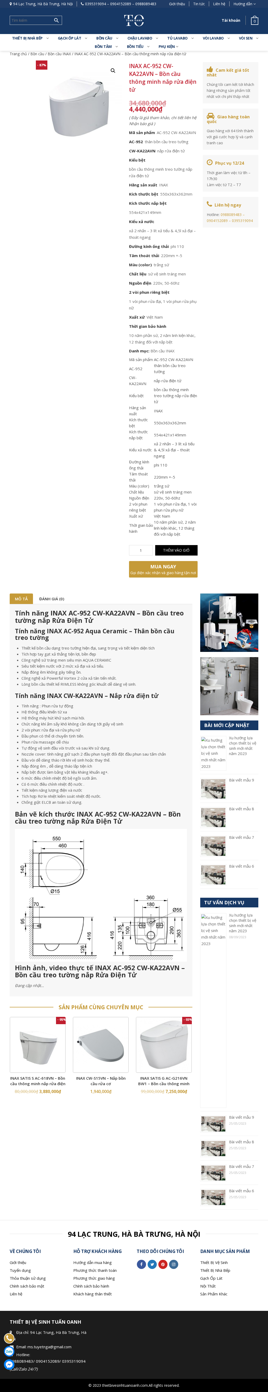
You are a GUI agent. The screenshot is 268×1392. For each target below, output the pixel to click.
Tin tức (199, 3)
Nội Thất (208, 1286)
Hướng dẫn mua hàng (92, 1262)
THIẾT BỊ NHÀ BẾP (27, 38)
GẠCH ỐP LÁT (69, 38)
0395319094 (95, 3)
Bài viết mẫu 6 (241, 866)
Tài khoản (231, 20)
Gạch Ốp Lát (211, 1278)
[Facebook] (141, 1264)
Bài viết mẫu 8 (241, 808)
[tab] (21, 599)
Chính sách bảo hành (91, 1286)
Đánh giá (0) (51, 598)
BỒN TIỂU (135, 46)
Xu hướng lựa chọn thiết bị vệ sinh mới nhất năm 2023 (242, 745)
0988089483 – (233, 214)
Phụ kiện (167, 46)
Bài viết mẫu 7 (241, 837)
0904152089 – (219, 220)
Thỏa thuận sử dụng (28, 1278)
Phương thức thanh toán (95, 1270)
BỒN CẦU (104, 38)
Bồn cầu (37, 53)
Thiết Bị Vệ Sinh (214, 1262)
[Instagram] (173, 1264)
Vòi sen (246, 38)
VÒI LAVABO (213, 38)
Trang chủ (18, 53)
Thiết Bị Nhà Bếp (215, 1270)
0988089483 (145, 3)
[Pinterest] (163, 1264)
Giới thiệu (177, 3)
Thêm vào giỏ (176, 550)
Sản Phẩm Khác (213, 1293)
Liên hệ (219, 3)
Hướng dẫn (242, 3)
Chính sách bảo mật (27, 1286)
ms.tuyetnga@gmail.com (49, 1346)
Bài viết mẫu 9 (241, 780)
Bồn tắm (103, 46)
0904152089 (120, 3)
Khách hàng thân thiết (92, 1293)
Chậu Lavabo (139, 38)
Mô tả (21, 598)
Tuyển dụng (20, 1270)
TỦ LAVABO (177, 38)
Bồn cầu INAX (59, 53)
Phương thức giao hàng (94, 1278)
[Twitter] (152, 1264)
